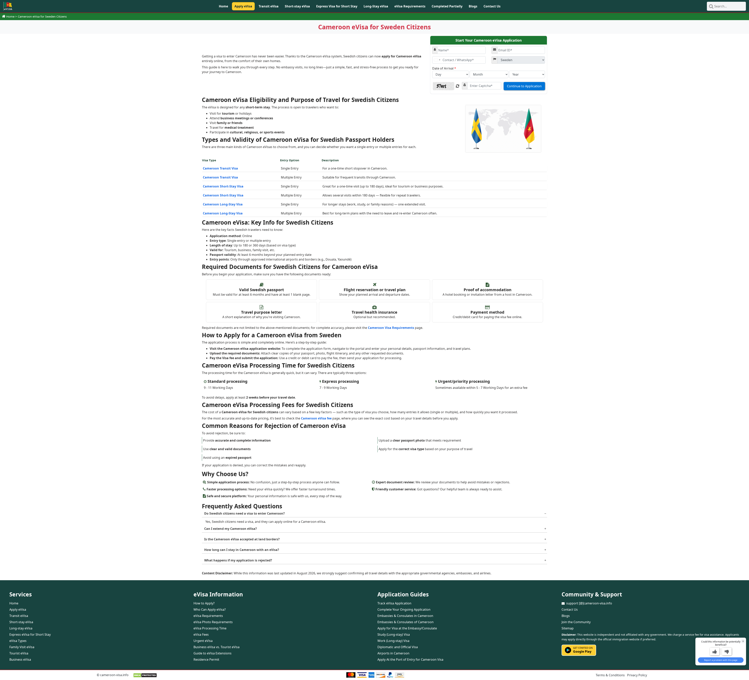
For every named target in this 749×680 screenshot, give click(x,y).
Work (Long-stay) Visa (393, 641)
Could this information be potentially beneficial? (720, 643)
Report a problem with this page (720, 660)
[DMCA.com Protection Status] (145, 675)
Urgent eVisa (203, 641)
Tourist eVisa (18, 653)
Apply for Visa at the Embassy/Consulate (407, 628)
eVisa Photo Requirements (213, 622)
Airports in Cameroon (393, 653)
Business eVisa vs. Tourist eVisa (216, 647)
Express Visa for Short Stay (336, 6)
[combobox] (436, 59)
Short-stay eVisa (297, 6)
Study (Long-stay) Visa (393, 634)
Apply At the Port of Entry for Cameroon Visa (410, 659)
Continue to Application (524, 86)
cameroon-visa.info (114, 675)
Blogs (473, 6)
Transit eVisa (269, 6)
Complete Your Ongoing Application (403, 609)
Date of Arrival (444, 68)
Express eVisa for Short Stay (30, 634)
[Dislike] (727, 651)
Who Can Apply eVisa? (209, 609)
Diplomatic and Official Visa (397, 647)
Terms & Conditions (610, 675)
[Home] (7, 6)
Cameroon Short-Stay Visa (223, 186)
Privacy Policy (637, 675)
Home (223, 6)
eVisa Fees (201, 634)
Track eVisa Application (394, 603)
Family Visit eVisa (21, 647)
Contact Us (492, 6)
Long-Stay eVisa (376, 6)
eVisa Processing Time (209, 628)
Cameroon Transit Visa (220, 168)
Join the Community (576, 622)
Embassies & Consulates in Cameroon (405, 616)
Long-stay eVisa (20, 628)
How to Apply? (204, 603)
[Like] (715, 651)
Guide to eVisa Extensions (212, 653)
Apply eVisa (243, 6)
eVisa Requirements (409, 6)
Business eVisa (20, 659)
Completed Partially (447, 6)
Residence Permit (206, 659)
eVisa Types (18, 641)
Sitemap (568, 628)
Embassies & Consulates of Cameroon (405, 622)
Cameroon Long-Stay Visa (223, 204)
